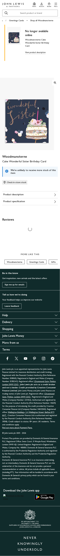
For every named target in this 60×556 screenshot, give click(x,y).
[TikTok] (52, 359)
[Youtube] (25, 359)
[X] (16, 359)
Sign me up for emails (14, 284)
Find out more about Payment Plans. (17, 428)
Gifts (53, 262)
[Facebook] (7, 359)
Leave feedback (12, 306)
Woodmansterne (14, 262)
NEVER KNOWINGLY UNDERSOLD (30, 544)
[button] (55, 4)
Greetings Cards (16, 20)
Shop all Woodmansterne (41, 20)
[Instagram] (43, 359)
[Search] (6, 13)
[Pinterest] (34, 359)
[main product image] (16, 42)
